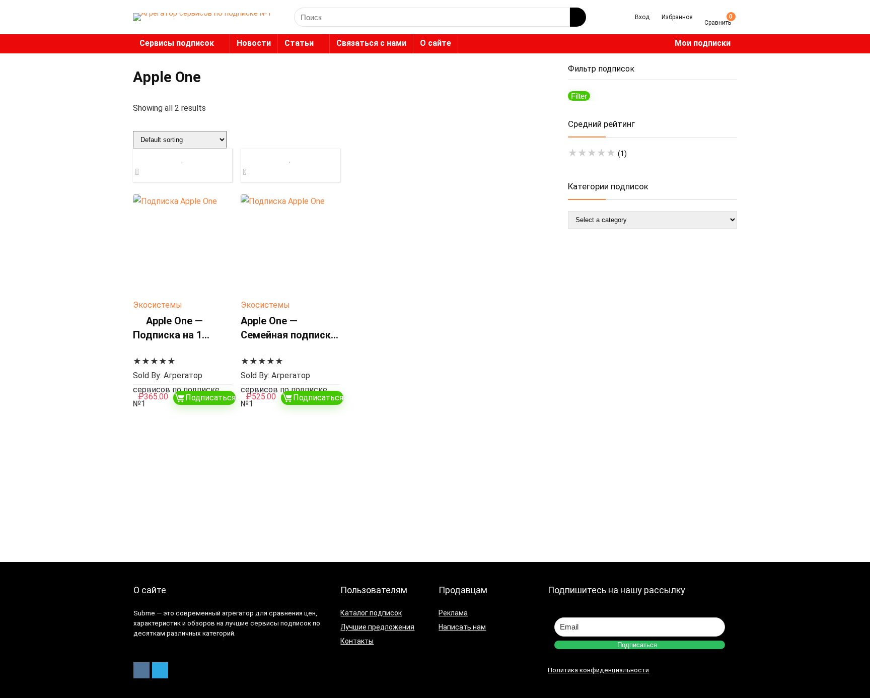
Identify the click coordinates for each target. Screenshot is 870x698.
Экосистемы (157, 305)
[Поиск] (578, 17)
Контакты (357, 641)
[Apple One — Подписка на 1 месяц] (182, 244)
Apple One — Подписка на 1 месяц (168, 335)
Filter (579, 96)
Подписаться (210, 397)
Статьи (299, 43)
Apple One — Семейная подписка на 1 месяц (288, 335)
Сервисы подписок (176, 43)
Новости (254, 43)
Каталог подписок (371, 613)
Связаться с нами (371, 43)
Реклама (453, 613)
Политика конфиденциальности (598, 670)
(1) (597, 153)
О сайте (435, 43)
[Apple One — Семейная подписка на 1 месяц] (290, 244)
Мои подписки (703, 43)
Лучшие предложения (377, 627)
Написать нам (462, 627)
